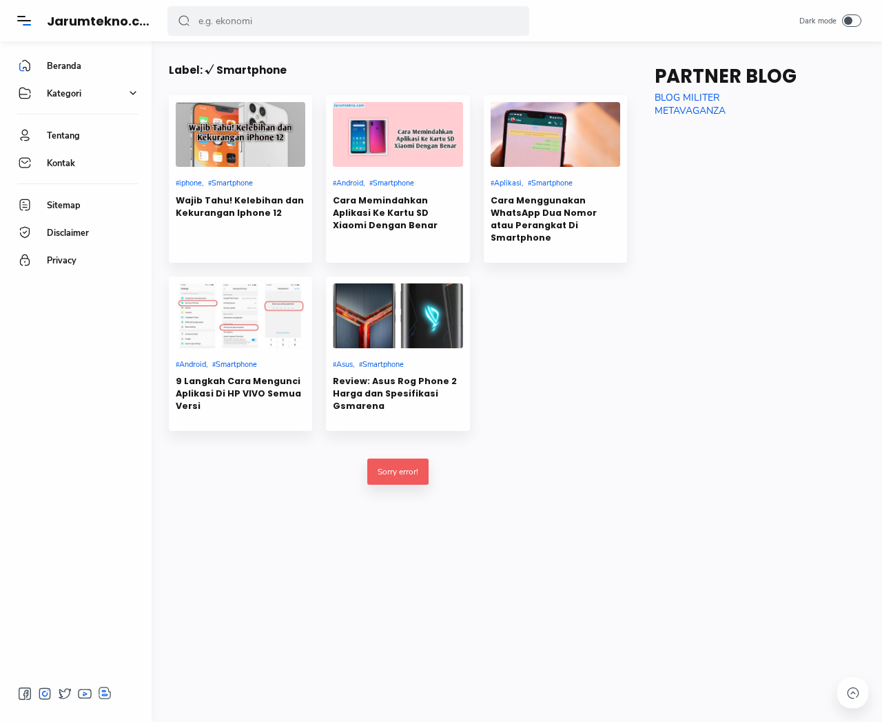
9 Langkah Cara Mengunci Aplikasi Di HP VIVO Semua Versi (238, 393)
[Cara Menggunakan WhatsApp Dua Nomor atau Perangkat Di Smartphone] (555, 134)
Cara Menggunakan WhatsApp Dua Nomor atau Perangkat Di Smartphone (544, 218)
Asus (344, 364)
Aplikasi (508, 183)
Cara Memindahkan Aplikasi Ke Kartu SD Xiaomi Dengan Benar (385, 212)
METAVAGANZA (690, 110)
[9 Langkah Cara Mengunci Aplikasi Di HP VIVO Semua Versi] (240, 315)
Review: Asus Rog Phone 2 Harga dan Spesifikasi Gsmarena (395, 393)
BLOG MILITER (687, 97)
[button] (184, 21)
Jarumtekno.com (104, 21)
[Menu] (24, 21)
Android (349, 183)
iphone (190, 183)
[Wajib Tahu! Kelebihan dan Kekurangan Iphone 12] (240, 134)
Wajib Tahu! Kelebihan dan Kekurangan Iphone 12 (240, 206)
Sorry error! (398, 471)
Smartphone (232, 183)
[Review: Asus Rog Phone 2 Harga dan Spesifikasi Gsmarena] (397, 315)
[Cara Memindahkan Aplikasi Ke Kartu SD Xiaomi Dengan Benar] (397, 134)
